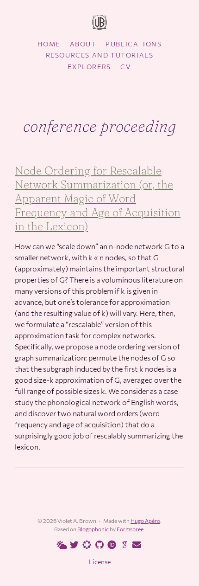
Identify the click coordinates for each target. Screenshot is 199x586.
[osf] (85, 544)
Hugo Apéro (145, 520)
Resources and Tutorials (100, 55)
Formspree (130, 529)
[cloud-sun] (60, 545)
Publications (134, 44)
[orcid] (110, 544)
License (100, 562)
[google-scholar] (122, 544)
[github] (97, 545)
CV (125, 67)
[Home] (99, 23)
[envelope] (135, 545)
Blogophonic (93, 529)
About (83, 44)
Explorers (89, 67)
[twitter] (72, 545)
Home (48, 44)
